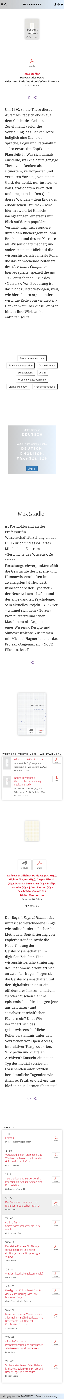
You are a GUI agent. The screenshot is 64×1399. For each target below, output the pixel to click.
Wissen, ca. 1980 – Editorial (28, 759)
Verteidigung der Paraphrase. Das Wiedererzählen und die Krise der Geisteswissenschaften (23, 1158)
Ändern (32, 468)
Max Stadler (32, 73)
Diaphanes (32, 4)
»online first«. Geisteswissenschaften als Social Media (23, 1226)
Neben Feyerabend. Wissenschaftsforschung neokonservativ (27, 781)
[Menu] (2, 4)
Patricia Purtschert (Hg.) (30, 883)
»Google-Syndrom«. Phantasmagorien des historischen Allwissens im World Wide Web (24, 1345)
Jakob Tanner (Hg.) (41, 887)
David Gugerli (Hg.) (44, 875)
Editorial (9, 1137)
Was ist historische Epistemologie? (24, 1273)
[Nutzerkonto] (55, 4)
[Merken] (29, 97)
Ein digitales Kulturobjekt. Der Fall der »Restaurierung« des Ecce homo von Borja (23, 1294)
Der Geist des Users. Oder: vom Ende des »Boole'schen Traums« (22, 1204)
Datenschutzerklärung (46, 1396)
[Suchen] (5, 4)
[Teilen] (35, 97)
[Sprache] (58, 4)
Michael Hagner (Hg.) (22, 879)
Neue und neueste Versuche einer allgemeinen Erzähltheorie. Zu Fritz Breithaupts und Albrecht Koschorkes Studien (24, 1319)
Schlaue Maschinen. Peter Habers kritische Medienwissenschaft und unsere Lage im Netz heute (24, 1369)
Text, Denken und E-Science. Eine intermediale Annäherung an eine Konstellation (23, 1182)
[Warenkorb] (62, 4)
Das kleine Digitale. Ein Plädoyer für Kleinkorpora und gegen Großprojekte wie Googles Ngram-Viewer (24, 1251)
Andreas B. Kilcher (19, 875)
